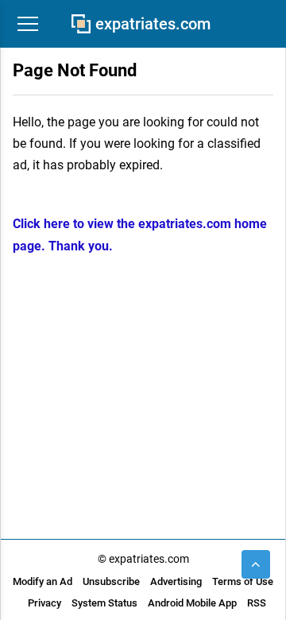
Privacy (44, 603)
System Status (104, 603)
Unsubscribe (111, 581)
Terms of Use (242, 581)
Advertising (176, 581)
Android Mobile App (192, 603)
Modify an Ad (42, 581)
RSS (256, 603)
